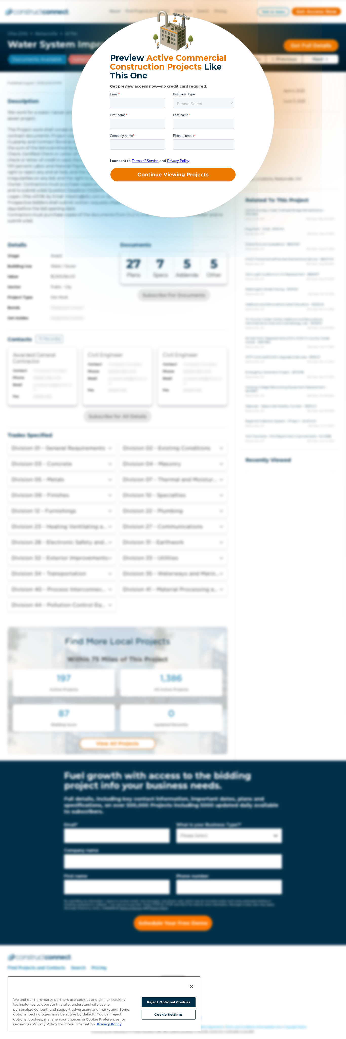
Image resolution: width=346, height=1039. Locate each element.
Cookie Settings (168, 1014)
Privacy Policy (109, 1024)
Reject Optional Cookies (168, 1002)
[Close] (191, 986)
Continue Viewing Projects (173, 175)
